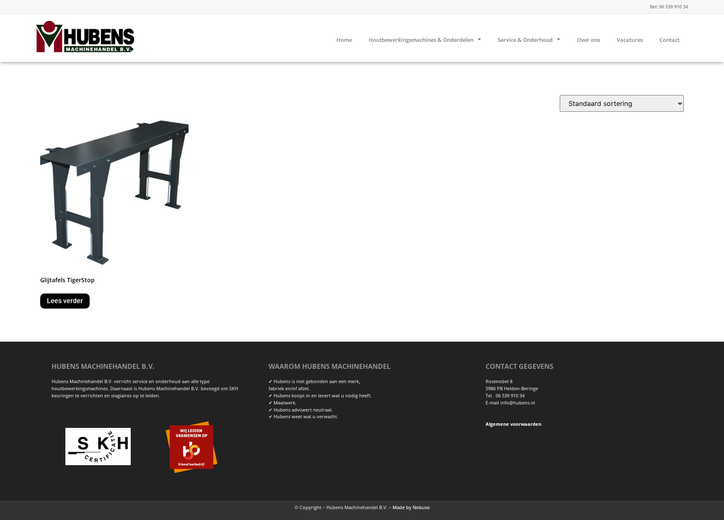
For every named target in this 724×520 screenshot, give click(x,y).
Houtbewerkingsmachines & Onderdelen (421, 40)
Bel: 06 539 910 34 (669, 6)
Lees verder (65, 301)
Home (344, 40)
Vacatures (630, 40)
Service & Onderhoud (525, 40)
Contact (669, 40)
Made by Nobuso (411, 507)
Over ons (588, 40)
